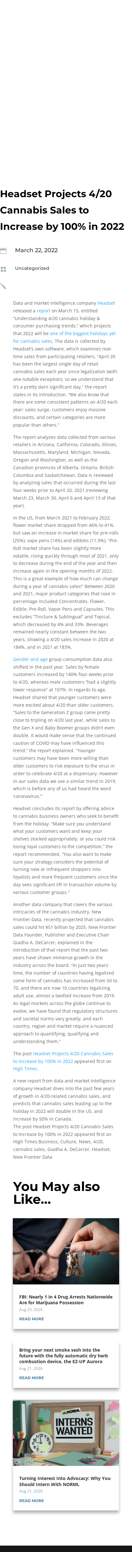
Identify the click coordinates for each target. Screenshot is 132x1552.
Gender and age (30, 659)
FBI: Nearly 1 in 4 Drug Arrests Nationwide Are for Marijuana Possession (65, 1300)
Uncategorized (32, 268)
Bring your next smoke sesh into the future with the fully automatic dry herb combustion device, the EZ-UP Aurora (63, 1355)
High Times (25, 1068)
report (43, 311)
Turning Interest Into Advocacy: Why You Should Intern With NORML (65, 1481)
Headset (106, 303)
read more (31, 1318)
